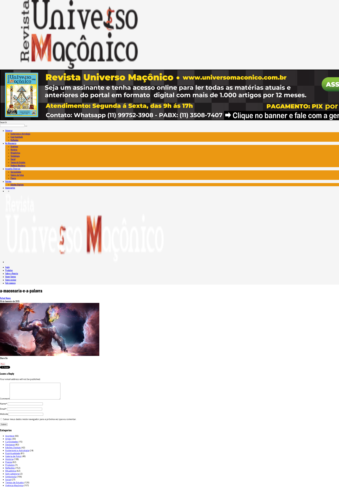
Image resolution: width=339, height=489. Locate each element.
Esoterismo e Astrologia (20, 133)
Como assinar (10, 279)
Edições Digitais (17, 184)
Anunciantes (10, 187)
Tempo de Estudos (18, 162)
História (14, 149)
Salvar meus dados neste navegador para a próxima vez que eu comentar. (39, 419)
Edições (8, 181)
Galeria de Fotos (17, 175)
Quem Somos (10, 276)
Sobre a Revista (11, 273)
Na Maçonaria (10, 143)
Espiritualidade (17, 137)
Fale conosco (10, 283)
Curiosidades (16, 172)
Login (7, 267)
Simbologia (15, 156)
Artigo (8, 438)
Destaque (10, 444)
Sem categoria (12, 473)
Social (13, 159)
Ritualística (15, 152)
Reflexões (14, 140)
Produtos (9, 270)
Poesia (13, 178)
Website (4, 414)
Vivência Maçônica (18, 165)
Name (3, 403)
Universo (8, 130)
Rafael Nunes (5, 298)
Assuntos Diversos (12, 168)
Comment (5, 398)
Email (3, 408)
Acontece (14, 146)
